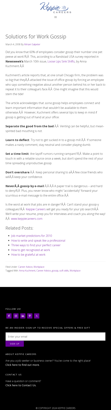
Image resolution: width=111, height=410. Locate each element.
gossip (55, 270)
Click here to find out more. (22, 365)
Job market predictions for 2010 (31, 236)
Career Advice (25, 266)
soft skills (64, 270)
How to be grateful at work (28, 255)
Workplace (39, 266)
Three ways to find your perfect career (36, 245)
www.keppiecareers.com (26, 219)
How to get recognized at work (30, 250)
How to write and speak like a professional (38, 240)
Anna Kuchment (27, 270)
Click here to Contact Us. (20, 385)
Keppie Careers (55, 7)
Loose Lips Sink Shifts (61, 61)
